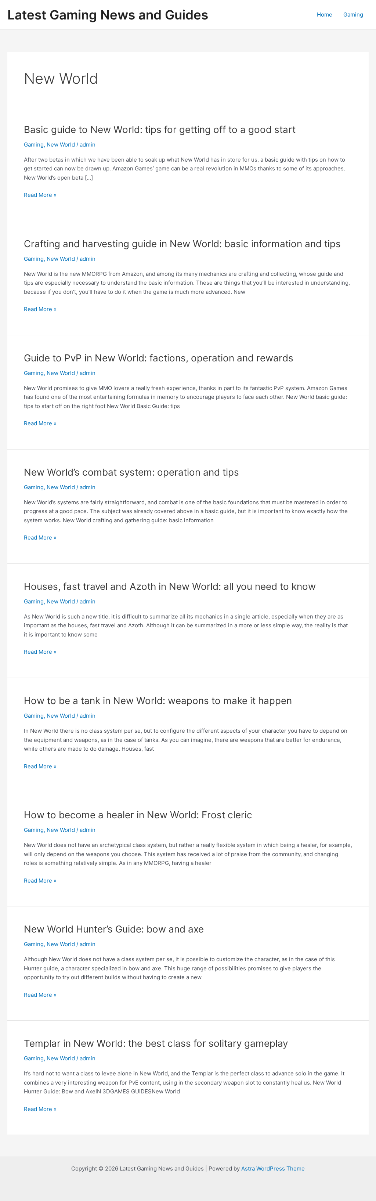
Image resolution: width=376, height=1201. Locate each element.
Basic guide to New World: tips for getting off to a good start (160, 129)
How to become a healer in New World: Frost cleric (138, 814)
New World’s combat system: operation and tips (131, 472)
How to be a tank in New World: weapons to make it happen (158, 700)
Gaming (353, 14)
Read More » (40, 195)
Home (324, 14)
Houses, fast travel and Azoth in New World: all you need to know (170, 586)
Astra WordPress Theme (273, 1168)
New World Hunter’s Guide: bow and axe (114, 929)
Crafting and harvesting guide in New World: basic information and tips (182, 243)
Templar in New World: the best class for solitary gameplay (156, 1043)
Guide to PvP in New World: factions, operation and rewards (158, 358)
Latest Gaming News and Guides (107, 14)
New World (61, 144)
